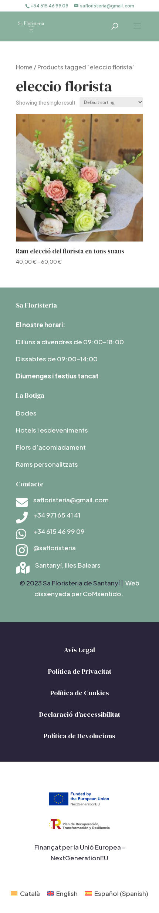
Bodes (26, 413)
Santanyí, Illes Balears (68, 565)
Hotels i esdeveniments (52, 430)
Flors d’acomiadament (51, 447)
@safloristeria (54, 547)
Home (24, 66)
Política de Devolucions (79, 735)
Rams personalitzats (47, 464)
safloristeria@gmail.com (71, 500)
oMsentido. (106, 593)
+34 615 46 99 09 (59, 531)
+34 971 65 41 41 (56, 515)
